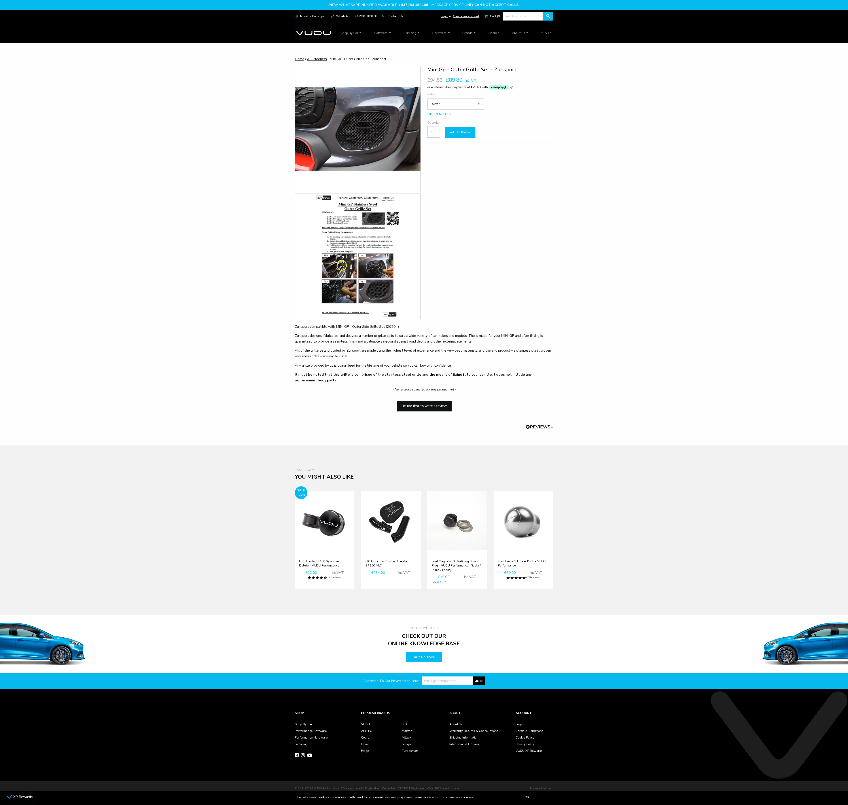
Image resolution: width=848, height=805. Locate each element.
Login (444, 16)
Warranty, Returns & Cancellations (473, 731)
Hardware (439, 33)
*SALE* (546, 33)
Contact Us (395, 16)
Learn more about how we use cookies (443, 797)
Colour (432, 94)
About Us (518, 33)
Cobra (365, 737)
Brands (467, 33)
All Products (317, 59)
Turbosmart (410, 751)
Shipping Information (463, 737)
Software (381, 33)
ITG (404, 724)
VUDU (365, 724)
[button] (424, 404)
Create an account (466, 16)
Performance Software (311, 731)
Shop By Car (349, 33)
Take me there (424, 657)
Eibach (365, 744)
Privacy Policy (525, 744)
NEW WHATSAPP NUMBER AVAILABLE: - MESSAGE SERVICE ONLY (424, 4)
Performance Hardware (311, 737)
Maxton (407, 731)
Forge (365, 751)
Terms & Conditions (529, 731)
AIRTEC (366, 731)
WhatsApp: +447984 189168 (356, 16)
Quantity (433, 123)
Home (299, 59)
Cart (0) (495, 16)
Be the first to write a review (424, 405)
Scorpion (408, 744)
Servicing (409, 33)
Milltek (406, 737)
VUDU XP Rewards (529, 751)
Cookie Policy (525, 737)
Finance (493, 33)
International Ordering (465, 744)
